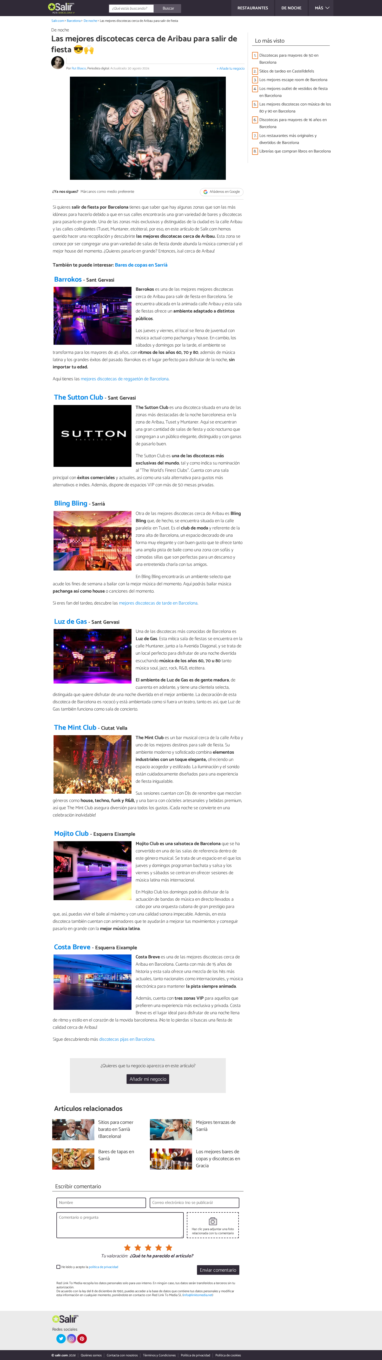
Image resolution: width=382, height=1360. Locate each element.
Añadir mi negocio (148, 1079)
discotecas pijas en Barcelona (126, 1039)
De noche (90, 21)
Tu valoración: (114, 1256)
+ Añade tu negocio (231, 69)
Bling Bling (70, 503)
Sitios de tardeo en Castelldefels (286, 71)
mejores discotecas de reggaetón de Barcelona (125, 379)
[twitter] (61, 1338)
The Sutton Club (78, 397)
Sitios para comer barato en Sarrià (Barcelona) (115, 1129)
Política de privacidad (195, 1355)
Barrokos (68, 280)
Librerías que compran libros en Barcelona (295, 151)
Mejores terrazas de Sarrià (216, 1126)
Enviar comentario (218, 1270)
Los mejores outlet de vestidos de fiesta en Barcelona (293, 92)
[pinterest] (82, 1338)
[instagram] (71, 1338)
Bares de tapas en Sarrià (116, 1156)
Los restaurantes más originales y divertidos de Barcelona (288, 139)
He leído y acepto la (89, 1267)
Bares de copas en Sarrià (141, 265)
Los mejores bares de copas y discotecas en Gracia (218, 1159)
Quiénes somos (91, 1355)
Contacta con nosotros (122, 1355)
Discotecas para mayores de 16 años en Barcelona (293, 123)
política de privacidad (103, 1267)
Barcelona (74, 21)
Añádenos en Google (224, 192)
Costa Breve (72, 947)
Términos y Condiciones (159, 1355)
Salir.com (57, 21)
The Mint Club (75, 728)
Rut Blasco (79, 68)
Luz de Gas (70, 622)
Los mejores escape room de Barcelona (293, 79)
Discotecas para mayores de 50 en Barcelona (288, 59)
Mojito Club (71, 834)
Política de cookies (228, 1355)
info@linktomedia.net (197, 1295)
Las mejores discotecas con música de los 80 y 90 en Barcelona (295, 108)
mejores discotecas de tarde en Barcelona (158, 603)
